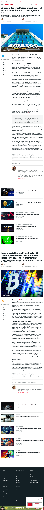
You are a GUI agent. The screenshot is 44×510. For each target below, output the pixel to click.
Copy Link (5, 74)
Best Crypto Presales (34, 476)
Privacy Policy (19, 500)
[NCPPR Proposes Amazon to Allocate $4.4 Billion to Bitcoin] (7, 228)
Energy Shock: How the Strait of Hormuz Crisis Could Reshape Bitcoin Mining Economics (29, 441)
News (19, 163)
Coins (17, 472)
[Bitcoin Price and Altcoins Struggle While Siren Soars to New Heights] (7, 454)
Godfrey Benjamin (20, 192)
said (28, 112)
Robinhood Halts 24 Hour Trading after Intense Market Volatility (27, 238)
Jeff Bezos (33, 109)
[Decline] (41, 498)
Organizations (19, 474)
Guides (17, 480)
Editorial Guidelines (20, 495)
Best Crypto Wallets (34, 482)
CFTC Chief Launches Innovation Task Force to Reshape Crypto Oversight (28, 428)
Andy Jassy (16, 109)
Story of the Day (30, 212)
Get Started (37, 508)
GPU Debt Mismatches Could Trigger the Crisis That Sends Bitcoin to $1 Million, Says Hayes (28, 405)
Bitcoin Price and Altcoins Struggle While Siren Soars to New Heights (28, 452)
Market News (14, 163)
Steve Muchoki (7, 265)
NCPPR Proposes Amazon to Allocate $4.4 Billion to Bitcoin (26, 226)
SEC (34, 353)
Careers (17, 493)
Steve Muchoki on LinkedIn (23, 392)
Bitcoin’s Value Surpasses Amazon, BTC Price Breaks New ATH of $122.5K (28, 202)
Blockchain (5, 478)
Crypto (4, 476)
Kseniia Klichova (28, 20)
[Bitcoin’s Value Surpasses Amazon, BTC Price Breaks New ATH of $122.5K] (7, 204)
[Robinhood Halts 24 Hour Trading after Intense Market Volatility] (7, 240)
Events (17, 478)
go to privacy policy (37, 504)
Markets (4, 474)
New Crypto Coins (33, 478)
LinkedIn (5, 72)
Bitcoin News (18, 224)
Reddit (4, 70)
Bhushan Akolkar (7, 20)
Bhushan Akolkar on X (22, 178)
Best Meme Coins (33, 480)
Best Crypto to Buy (34, 472)
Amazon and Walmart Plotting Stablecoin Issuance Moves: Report (27, 214)
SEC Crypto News (15, 382)
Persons (18, 476)
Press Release (5, 480)
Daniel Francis (19, 407)
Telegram (5, 68)
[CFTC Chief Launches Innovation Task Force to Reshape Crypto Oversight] (7, 430)
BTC (20, 299)
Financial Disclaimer (20, 498)
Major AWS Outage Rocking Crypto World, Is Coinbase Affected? (27, 190)
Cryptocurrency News (20, 188)
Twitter (4, 64)
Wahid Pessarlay (20, 204)
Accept (30, 504)
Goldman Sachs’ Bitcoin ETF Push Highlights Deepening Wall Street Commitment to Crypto (27, 417)
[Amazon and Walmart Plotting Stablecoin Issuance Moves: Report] (7, 216)
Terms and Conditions (20, 496)
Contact (17, 491)
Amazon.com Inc (26, 54)
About (17, 489)
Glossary (18, 482)
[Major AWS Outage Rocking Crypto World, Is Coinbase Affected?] (7, 192)
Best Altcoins (32, 474)
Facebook (5, 62)
